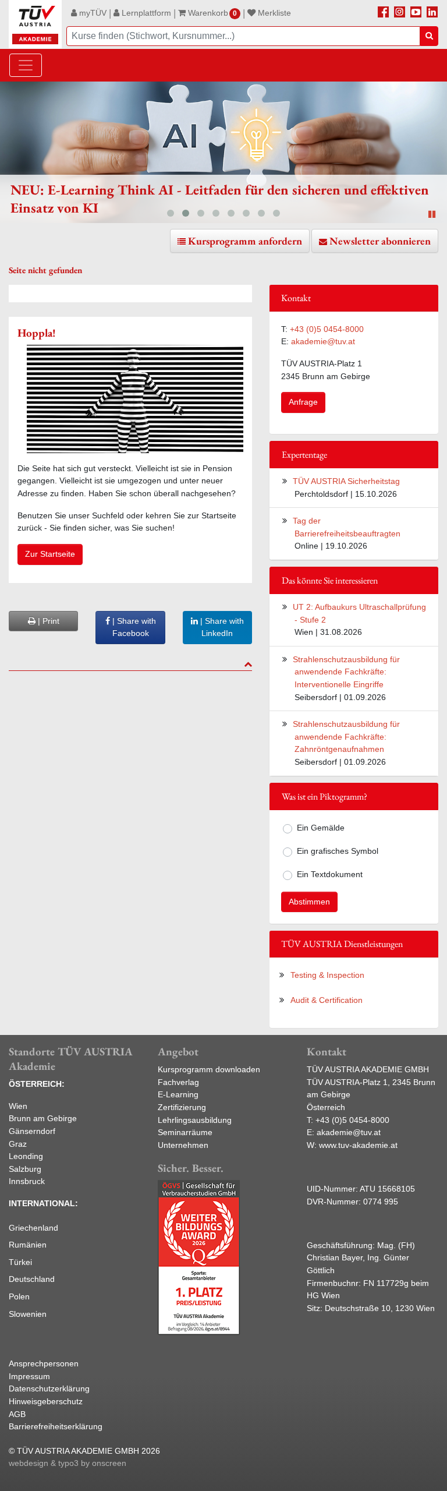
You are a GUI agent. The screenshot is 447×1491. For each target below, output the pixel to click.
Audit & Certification (326, 1000)
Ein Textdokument (330, 874)
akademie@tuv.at (323, 341)
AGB (17, 1414)
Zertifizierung (182, 1107)
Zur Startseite (50, 554)
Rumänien (28, 1244)
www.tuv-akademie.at (358, 1145)
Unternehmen (183, 1145)
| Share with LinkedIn (221, 627)
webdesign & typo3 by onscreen (67, 1463)
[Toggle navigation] (25, 65)
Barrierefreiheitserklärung (55, 1426)
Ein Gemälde (321, 827)
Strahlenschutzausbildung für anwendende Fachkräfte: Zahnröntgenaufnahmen (346, 736)
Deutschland (32, 1279)
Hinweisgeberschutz (46, 1401)
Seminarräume (185, 1132)
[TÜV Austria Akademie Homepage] (35, 24)
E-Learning (178, 1094)
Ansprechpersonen (44, 1363)
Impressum (29, 1376)
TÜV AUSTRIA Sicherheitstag (346, 481)
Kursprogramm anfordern (245, 241)
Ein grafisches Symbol (337, 851)
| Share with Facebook (133, 627)
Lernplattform (145, 12)
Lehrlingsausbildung (195, 1120)
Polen (19, 1296)
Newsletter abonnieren (380, 241)
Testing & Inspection (327, 975)
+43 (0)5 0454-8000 (327, 329)
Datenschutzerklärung (49, 1388)
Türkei (20, 1262)
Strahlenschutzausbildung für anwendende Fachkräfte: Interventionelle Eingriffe (346, 672)
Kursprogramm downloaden (209, 1069)
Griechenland (33, 1227)
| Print (47, 621)
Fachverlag (178, 1082)
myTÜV (92, 12)
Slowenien (28, 1314)
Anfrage (303, 402)
